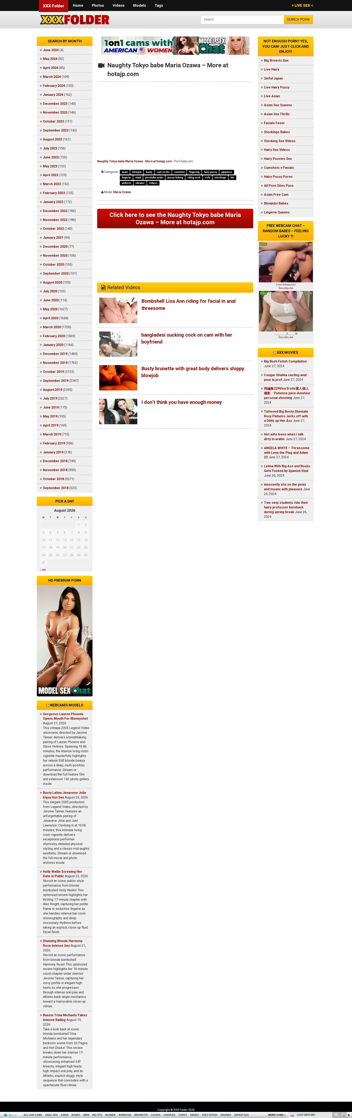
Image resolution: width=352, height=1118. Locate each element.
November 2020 (55, 255)
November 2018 (55, 470)
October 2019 (53, 372)
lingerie (126, 177)
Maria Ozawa (122, 192)
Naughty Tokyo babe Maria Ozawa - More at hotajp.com (134, 161)
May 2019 (50, 416)
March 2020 (52, 327)
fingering (194, 172)
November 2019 (55, 363)
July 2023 (50, 148)
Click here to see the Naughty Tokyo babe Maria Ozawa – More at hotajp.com (175, 218)
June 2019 (51, 407)
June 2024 (51, 50)
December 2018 (55, 461)
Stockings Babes (277, 132)
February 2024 (54, 86)
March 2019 (52, 434)
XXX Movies (287, 352)
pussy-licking (175, 177)
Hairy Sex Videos (277, 150)
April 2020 (50, 318)
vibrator (140, 183)
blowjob (136, 172)
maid (138, 177)
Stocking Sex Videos (280, 141)
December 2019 (55, 354)
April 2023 (50, 175)
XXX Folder (53, 5)
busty (149, 172)
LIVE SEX (302, 5)
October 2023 (53, 121)
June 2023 (51, 157)
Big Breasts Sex (276, 60)
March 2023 (52, 184)
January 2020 (53, 345)
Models (139, 5)
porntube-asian (154, 177)
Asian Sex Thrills (277, 114)
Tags (159, 5)
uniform (126, 183)
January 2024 (53, 95)
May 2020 (50, 309)
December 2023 (55, 104)
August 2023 (52, 139)
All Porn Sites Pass (279, 186)
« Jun (43, 570)
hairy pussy (210, 172)
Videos (118, 5)
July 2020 (50, 291)
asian (125, 172)
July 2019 (50, 398)
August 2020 (52, 282)
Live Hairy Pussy (276, 87)
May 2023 (50, 166)
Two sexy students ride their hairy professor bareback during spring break (286, 507)
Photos (98, 5)
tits (232, 177)
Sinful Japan (273, 78)
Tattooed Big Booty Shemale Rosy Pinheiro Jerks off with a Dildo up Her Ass (286, 416)
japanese (226, 172)
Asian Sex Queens (278, 105)
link (348, 1054)
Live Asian (272, 96)
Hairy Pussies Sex (278, 159)
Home (78, 5)
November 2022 (55, 220)
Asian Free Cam (276, 195)
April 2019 (50, 425)
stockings (220, 177)
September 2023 (55, 130)
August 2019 (52, 390)
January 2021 (53, 238)
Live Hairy (271, 69)
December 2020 (55, 247)
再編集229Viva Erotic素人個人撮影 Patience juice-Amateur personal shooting (287, 393)
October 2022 (53, 229)
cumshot (179, 172)
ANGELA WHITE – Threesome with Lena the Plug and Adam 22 (286, 452)
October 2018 (53, 479)
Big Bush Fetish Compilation (285, 361)
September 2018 (55, 488)
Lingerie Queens (277, 212)
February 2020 (54, 336)
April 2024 (50, 68)
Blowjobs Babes (276, 203)
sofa (207, 177)
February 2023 (54, 193)
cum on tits (163, 172)
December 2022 (55, 211)
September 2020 (55, 273)
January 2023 (53, 202)
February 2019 (54, 443)
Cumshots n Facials (279, 168)
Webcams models (66, 705)
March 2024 (52, 77)
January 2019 (53, 452)
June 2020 (51, 300)
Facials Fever (274, 123)
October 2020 (53, 264)
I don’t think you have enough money (181, 402)
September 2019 (55, 381)
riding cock (193, 177)
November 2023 (55, 112)
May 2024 (50, 59)
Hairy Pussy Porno (278, 177)
